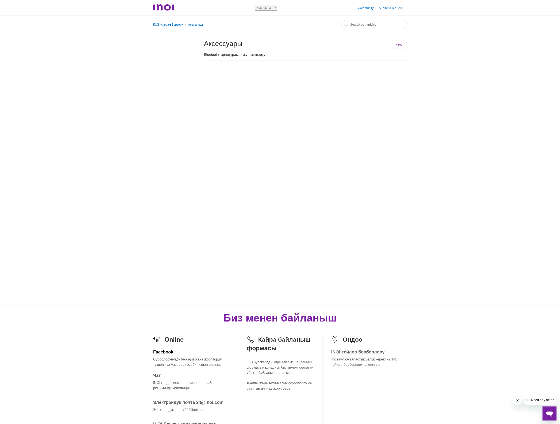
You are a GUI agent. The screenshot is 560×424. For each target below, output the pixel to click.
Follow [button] (398, 45)
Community (366, 8)
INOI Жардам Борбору (168, 24)
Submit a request (390, 8)
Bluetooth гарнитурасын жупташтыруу (234, 55)
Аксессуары (196, 24)
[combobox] (374, 24)
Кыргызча (264, 7)
